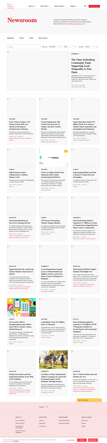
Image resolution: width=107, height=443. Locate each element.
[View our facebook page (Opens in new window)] (47, 406)
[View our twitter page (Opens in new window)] (62, 406)
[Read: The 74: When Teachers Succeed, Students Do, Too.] (85, 373)
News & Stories (59, 6)
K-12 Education (26, 235)
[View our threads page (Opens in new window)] (55, 406)
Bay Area (75, 238)
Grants (93, 238)
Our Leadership (20, 420)
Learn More (15, 441)
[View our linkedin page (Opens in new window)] (59, 406)
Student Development (15, 237)
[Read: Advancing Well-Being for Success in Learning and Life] (21, 219)
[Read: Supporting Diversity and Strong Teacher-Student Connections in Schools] (21, 269)
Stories (21, 38)
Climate (11, 138)
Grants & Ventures (64, 420)
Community (74, 87)
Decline (82, 440)
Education (16, 138)
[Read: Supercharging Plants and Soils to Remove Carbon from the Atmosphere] (85, 170)
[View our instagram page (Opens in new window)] (51, 406)
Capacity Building (64, 423)
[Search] (85, 6)
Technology (28, 138)
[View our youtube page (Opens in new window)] (66, 406)
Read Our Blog (94, 6)
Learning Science (13, 392)
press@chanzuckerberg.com (76, 24)
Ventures (11, 140)
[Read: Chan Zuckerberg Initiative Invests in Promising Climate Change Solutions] (53, 219)
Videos (31, 38)
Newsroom (10, 38)
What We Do (44, 6)
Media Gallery (43, 38)
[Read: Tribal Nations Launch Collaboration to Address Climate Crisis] (21, 170)
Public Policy (22, 392)
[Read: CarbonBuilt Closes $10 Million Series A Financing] (53, 322)
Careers (72, 6)
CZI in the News (84, 387)
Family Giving (81, 87)
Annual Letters (20, 423)
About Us (31, 6)
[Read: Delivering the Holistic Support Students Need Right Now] (85, 269)
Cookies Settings (71, 440)
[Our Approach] (11, 6)
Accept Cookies (93, 440)
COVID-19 (12, 235)
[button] (55, 46)
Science (22, 138)
